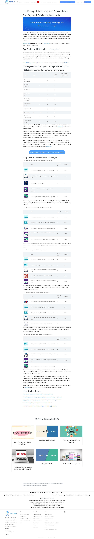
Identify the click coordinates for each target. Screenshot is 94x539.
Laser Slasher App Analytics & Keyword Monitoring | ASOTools (38, 394)
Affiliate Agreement (37, 516)
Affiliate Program (37, 514)
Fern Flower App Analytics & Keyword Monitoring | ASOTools (37, 403)
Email (50, 492)
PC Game (43, 1)
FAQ (21, 522)
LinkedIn (58, 492)
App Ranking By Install (25, 520)
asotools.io (48, 146)
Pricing (49, 1)
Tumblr (45, 492)
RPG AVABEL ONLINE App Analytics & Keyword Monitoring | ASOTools (40, 406)
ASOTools (46, 43)
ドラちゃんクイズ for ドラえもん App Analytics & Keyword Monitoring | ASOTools (42, 400)
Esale (46, 527)
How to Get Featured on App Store (71, 464)
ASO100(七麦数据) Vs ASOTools (47, 440)
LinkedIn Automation (49, 516)
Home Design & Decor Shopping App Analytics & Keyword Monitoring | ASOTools (42, 397)
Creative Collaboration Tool (51, 529)
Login (82, 1)
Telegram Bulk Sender (49, 525)
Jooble (46, 520)
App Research (23, 516)
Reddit (41, 492)
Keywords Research (24, 514)
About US (35, 527)
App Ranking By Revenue (25, 518)
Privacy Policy (36, 518)
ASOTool (66, 63)
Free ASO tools (26, 43)
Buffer (53, 492)
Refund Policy (36, 522)
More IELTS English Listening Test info (32, 63)
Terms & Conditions (37, 520)
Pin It (62, 492)
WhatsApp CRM (48, 514)
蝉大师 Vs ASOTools (47, 464)
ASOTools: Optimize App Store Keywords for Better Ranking (47, 152)
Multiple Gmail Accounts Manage (52, 522)
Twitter (37, 492)
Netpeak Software (49, 518)
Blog (34, 525)
